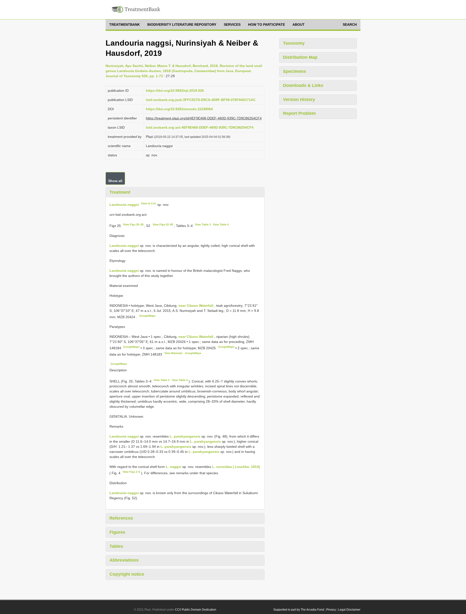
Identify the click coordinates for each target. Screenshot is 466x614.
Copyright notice (126, 574)
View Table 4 (221, 224)
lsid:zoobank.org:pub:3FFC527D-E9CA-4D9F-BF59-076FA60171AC (201, 100)
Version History (299, 99)
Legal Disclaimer (349, 609)
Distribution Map (300, 57)
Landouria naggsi (124, 205)
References (121, 518)
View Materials (173, 353)
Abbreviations (124, 560)
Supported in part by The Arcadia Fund (298, 609)
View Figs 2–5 (131, 471)
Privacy (331, 609)
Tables (116, 546)
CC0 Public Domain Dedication (195, 609)
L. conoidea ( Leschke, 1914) (236, 467)
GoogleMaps (147, 315)
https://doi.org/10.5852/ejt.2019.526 (175, 90)
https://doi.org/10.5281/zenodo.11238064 (179, 109)
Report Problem (299, 113)
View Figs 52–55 (163, 224)
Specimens (294, 71)
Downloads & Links (303, 85)
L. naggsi (173, 467)
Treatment (119, 192)
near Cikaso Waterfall (196, 305)
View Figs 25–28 (133, 224)
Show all (115, 181)
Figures (117, 532)
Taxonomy (294, 43)
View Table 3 (203, 224)
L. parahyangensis (185, 436)
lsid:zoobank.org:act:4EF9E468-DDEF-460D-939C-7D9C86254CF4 (199, 127)
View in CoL (148, 203)
